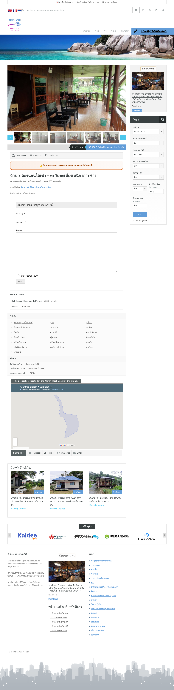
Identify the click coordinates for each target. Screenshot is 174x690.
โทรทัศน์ (17, 352)
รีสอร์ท (16, 332)
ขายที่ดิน (94, 570)
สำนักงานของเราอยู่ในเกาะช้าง (103, 609)
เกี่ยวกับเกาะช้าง (97, 630)
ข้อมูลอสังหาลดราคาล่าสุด (101, 561)
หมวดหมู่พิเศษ (141, 220)
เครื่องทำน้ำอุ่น (20, 342)
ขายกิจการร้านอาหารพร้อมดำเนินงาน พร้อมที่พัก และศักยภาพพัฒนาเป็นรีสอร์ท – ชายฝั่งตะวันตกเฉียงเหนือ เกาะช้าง (66, 588)
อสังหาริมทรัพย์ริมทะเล (59, 613)
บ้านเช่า (94, 600)
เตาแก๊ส (89, 342)
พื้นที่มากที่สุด (138, 199)
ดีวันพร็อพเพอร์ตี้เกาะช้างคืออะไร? (104, 587)
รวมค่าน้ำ (54, 327)
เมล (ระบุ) (20, 222)
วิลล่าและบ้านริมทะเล (58, 618)
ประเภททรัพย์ (138, 150)
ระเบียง (89, 327)
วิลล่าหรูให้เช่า (96, 604)
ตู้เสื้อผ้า (89, 322)
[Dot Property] (146, 536)
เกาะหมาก (95, 617)
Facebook (37, 453)
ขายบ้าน (94, 574)
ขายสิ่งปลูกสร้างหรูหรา (100, 578)
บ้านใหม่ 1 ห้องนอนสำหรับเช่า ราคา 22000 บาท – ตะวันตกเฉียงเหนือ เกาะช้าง (66, 501)
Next (121, 98)
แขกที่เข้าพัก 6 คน (57, 347)
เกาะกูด (94, 613)
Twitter (51, 453)
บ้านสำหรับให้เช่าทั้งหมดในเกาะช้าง (36, 187)
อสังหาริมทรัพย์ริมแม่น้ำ (59, 626)
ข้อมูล (113, 31)
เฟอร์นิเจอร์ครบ (20, 347)
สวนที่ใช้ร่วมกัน (92, 332)
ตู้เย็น (52, 322)
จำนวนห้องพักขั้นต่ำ (141, 161)
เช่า (105, 31)
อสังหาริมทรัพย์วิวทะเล (59, 622)
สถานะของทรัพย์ (140, 139)
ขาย (97, 31)
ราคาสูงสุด (137, 184)
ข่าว (92, 583)
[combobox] (148, 131)
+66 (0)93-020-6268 (154, 31)
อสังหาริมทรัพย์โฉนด (58, 631)
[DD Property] (27, 536)
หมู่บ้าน (136, 127)
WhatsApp (65, 453)
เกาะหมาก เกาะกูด (98, 626)
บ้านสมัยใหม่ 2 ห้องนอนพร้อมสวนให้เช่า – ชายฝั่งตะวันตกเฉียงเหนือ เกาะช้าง (27, 501)
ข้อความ (19, 230)
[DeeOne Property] (14, 26)
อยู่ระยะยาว (54, 337)
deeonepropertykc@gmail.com (51, 10)
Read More (136, 106)
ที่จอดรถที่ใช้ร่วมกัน (22, 327)
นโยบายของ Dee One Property (103, 596)
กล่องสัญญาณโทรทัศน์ (23, 322)
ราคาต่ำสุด (137, 173)
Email (79, 453)
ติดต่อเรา (125, 31)
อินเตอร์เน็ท (90, 337)
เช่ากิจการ (95, 635)
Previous (12, 98)
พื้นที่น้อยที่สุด (154, 185)
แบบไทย (89, 347)
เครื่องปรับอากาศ (57, 342)
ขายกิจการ (95, 565)
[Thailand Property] (87, 536)
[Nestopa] (117, 536)
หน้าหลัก (87, 31)
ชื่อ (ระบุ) (20, 213)
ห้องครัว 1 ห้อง (19, 337)
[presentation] (9, 535)
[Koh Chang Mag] (57, 537)
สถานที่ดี (53, 332)
